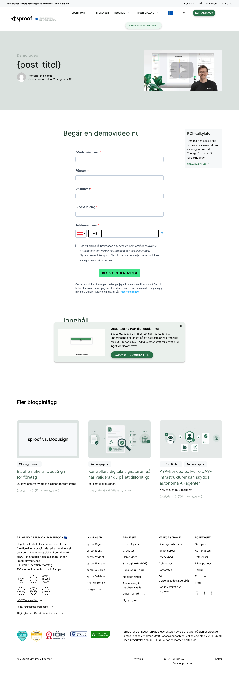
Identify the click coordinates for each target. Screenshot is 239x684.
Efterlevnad (166, 556)
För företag (165, 569)
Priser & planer (132, 544)
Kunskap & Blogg (133, 569)
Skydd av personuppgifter (182, 661)
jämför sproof (167, 550)
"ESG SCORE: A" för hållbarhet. (164, 640)
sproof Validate (96, 576)
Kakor (218, 658)
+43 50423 (226, 3)
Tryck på (200, 576)
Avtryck (138, 658)
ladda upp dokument (129, 354)
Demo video (130, 556)
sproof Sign (94, 544)
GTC (167, 658)
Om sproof (201, 544)
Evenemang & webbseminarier (132, 585)
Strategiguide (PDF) (135, 563)
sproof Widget (95, 556)
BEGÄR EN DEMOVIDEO (119, 273)
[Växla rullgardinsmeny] (88, 13)
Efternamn (82, 188)
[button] (176, 13)
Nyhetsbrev (130, 600)
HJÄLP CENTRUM (207, 3)
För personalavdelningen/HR (172, 578)
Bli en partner (203, 563)
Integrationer (94, 589)
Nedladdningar (132, 576)
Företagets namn (87, 152)
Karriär (199, 569)
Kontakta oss (204, 12)
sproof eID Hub (96, 569)
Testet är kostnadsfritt (143, 25)
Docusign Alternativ (171, 544)
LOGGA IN (189, 3)
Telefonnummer (86, 225)
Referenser (102, 12)
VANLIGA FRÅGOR (134, 594)
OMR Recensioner (165, 635)
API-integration (96, 582)
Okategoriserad (29, 464)
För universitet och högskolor (170, 589)
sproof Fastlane (96, 563)
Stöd (198, 582)
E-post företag (85, 207)
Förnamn (81, 170)
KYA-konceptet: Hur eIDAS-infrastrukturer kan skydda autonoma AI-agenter (186, 477)
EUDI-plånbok (171, 464)
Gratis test (129, 550)
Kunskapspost (100, 464)
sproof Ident (94, 550)
